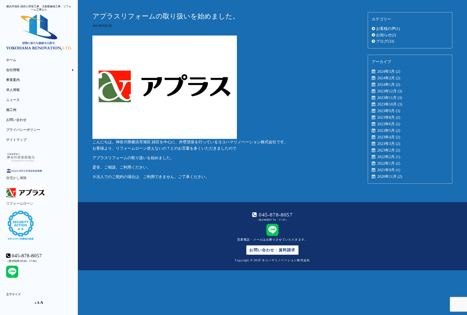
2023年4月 (388, 137)
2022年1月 (388, 163)
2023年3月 (388, 144)
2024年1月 (388, 84)
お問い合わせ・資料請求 (272, 250)
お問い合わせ (16, 120)
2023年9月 (388, 111)
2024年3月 (388, 71)
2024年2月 (388, 78)
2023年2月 (388, 150)
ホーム (11, 60)
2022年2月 (388, 157)
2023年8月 (388, 117)
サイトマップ (16, 140)
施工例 (11, 110)
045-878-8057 (275, 215)
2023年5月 (388, 130)
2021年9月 (388, 170)
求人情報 (13, 90)
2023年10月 (389, 104)
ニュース (13, 100)
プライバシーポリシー (23, 130)
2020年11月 (389, 176)
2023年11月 (389, 98)
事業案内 (13, 80)
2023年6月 (388, 124)
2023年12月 (389, 91)
